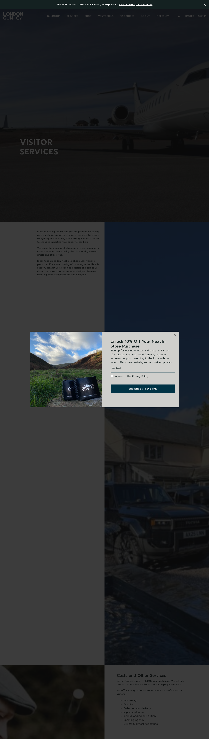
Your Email (116, 368)
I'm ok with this (144, 4)
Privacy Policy (140, 376)
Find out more (127, 4)
